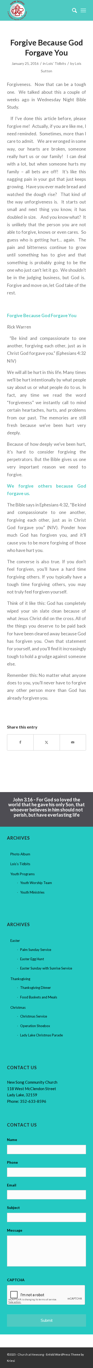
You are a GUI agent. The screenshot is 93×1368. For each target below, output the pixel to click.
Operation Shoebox (35, 1026)
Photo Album (20, 854)
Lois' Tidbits (56, 63)
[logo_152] (38, 10)
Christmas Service (33, 1016)
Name (12, 1139)
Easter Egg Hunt (32, 959)
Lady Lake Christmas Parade (41, 1035)
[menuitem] (72, 10)
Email (11, 1185)
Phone (12, 1162)
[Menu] (83, 10)
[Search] (72, 10)
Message (14, 1230)
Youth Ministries (32, 892)
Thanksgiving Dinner (35, 988)
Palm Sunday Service (35, 950)
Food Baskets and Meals (38, 997)
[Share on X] (46, 742)
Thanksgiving (20, 979)
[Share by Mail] (73, 742)
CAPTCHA (16, 1280)
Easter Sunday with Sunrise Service (46, 968)
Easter (15, 941)
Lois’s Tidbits (20, 864)
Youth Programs (22, 874)
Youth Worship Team (36, 883)
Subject (13, 1207)
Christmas (18, 1007)
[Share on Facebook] (20, 742)
